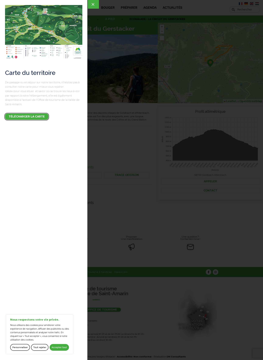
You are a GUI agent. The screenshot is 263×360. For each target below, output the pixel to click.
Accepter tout (59, 347)
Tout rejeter (39, 347)
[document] (131, 180)
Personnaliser (20, 347)
